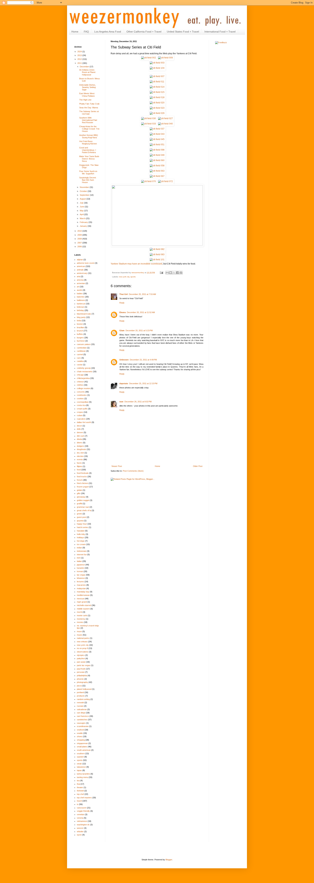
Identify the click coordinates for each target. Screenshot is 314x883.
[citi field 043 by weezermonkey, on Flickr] (157, 134)
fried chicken (82, 483)
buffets (80, 334)
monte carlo (82, 615)
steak (79, 764)
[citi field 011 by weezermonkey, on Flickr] (157, 81)
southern (81, 753)
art (78, 287)
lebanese (81, 578)
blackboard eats (84, 314)
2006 (79, 246)
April (82, 214)
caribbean (81, 351)
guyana (80, 520)
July (82, 203)
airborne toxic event (85, 263)
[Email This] (167, 272)
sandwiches (82, 719)
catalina (80, 361)
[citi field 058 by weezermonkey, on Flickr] (157, 165)
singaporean (82, 743)
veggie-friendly (83, 811)
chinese (80, 382)
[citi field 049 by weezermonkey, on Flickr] (157, 155)
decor (79, 426)
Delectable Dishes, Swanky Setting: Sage (87, 87)
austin (79, 290)
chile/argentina (83, 378)
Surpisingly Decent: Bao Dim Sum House (87, 179)
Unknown (124, 360)
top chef (80, 794)
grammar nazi (83, 507)
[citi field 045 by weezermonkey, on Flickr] (157, 139)
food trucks (82, 476)
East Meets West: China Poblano (87, 94)
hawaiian (80, 531)
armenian (81, 283)
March (83, 218)
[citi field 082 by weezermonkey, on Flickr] (157, 249)
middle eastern (83, 609)
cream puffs (82, 409)
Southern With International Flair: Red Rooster (88, 120)
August (83, 199)
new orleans (82, 641)
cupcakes (81, 419)
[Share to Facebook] (177, 272)
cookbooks (82, 395)
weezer (80, 828)
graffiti (79, 503)
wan (121, 402)
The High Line (85, 100)
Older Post (197, 466)
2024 (79, 51)
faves (79, 463)
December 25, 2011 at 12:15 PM (143, 383)
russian (80, 706)
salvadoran (82, 709)
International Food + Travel (220, 31)
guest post (81, 517)
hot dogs (80, 541)
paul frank (81, 669)
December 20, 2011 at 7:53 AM (142, 294)
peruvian (80, 672)
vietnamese (82, 821)
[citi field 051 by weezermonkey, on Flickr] (157, 144)
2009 (79, 235)
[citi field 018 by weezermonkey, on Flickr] (157, 97)
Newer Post (117, 466)
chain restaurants (84, 371)
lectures (80, 581)
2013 (79, 55)
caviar (79, 365)
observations (82, 652)
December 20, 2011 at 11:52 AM (141, 312)
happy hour (82, 524)
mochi (79, 612)
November (85, 187)
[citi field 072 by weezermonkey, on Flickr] (165, 181)
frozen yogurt (83, 487)
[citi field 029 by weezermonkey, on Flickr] (157, 113)
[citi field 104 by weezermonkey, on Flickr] (157, 68)
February (84, 222)
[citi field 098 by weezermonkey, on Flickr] (157, 150)
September (85, 195)
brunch (80, 331)
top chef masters (84, 797)
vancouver (81, 808)
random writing (83, 699)
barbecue (81, 304)
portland (80, 692)
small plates (82, 747)
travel (79, 801)
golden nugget (83, 500)
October (84, 191)
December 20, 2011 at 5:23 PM (139, 330)
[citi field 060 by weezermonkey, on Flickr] (157, 160)
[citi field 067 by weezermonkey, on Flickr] (157, 176)
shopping (81, 740)
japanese (81, 565)
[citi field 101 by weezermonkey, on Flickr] (157, 259)
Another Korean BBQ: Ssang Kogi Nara (88, 136)
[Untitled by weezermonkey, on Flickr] (157, 245)
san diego (81, 713)
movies (80, 622)
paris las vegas (83, 665)
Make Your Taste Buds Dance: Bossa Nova (89, 158)
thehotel (80, 791)
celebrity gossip (84, 368)
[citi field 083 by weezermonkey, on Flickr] (157, 254)
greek (79, 514)
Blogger (169, 860)
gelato (79, 490)
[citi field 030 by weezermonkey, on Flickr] (148, 118)
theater (80, 787)
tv (77, 804)
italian (79, 561)
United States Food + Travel (183, 31)
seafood (80, 730)
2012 (79, 59)
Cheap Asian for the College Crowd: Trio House (89, 128)
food (79, 470)
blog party (81, 317)
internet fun (82, 554)
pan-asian (81, 662)
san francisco (83, 716)
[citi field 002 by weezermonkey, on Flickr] (148, 57)
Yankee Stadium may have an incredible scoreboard (136, 263)
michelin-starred (84, 605)
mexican (80, 598)
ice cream (81, 544)
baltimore (81, 300)
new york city (124, 277)
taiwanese (81, 767)
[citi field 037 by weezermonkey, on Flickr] (157, 129)
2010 (79, 231)
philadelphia (82, 675)
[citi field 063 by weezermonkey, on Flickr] (157, 171)
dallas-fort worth (84, 422)
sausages (81, 723)
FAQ (86, 31)
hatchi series (82, 527)
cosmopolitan (82, 402)
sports (133, 277)
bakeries (80, 297)
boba (79, 320)
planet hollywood (84, 689)
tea (78, 780)
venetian (80, 814)
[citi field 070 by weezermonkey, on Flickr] (148, 181)
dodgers (80, 446)
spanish (80, 757)
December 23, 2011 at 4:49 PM (143, 360)
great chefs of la (84, 510)
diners (79, 443)
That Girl (123, 294)
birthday (80, 310)
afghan (80, 259)
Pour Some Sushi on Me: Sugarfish (88, 172)
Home (74, 31)
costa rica (81, 405)
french (79, 480)
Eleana (122, 312)
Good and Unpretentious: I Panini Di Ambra (87, 150)
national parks (83, 638)
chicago (80, 375)
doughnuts (81, 449)
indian (79, 548)
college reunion (83, 388)
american (81, 266)
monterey (81, 619)
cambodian (81, 348)
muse (79, 631)
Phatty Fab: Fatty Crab (89, 104)
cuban (79, 415)
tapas (79, 770)
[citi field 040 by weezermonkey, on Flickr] (165, 123)
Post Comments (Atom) (133, 471)
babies (80, 293)
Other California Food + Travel (143, 31)
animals (80, 270)
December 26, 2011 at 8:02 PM (138, 402)
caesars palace (83, 344)
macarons (81, 585)
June (82, 207)
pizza (79, 686)
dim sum (80, 436)
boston (80, 324)
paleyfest (81, 658)
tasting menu (82, 777)
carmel (80, 354)
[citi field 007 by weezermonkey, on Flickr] (157, 76)
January (84, 226)
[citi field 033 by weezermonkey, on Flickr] (148, 123)
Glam (121, 330)
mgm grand (82, 602)
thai (78, 784)
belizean (80, 307)
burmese (81, 341)
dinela (79, 439)
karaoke (80, 568)
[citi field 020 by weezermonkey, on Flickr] (157, 102)
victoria (80, 818)
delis (79, 429)
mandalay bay (83, 592)
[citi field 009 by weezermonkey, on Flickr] (165, 57)
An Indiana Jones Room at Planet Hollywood (87, 72)
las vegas (81, 575)
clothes (80, 385)
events (80, 459)
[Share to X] (174, 272)
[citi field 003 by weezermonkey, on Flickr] (157, 62)
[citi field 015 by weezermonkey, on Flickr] (157, 92)
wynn (79, 835)
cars (79, 358)
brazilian (80, 327)
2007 (79, 243)
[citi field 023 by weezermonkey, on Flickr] (157, 108)
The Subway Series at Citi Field (89, 112)
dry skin (80, 453)
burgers (80, 337)
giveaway (81, 497)
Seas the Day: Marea (88, 107)
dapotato (123, 383)
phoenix (80, 679)
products (81, 696)
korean (80, 571)
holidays (80, 537)
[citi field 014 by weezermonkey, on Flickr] (157, 87)
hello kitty (81, 534)
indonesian (81, 551)
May (82, 211)
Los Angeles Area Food (107, 31)
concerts (81, 392)
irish (78, 558)
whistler (80, 831)
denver (80, 432)
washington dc (83, 825)
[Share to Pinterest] (181, 272)
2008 (79, 239)
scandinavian (82, 726)
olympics (81, 655)
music (79, 635)
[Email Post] (161, 273)
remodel (80, 702)
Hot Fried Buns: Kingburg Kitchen (88, 142)
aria (78, 276)
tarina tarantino (83, 774)
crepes (80, 412)
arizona (80, 280)
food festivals (82, 473)
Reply (121, 303)
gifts (78, 493)
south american (83, 750)
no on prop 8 (82, 648)
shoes (79, 736)
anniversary (82, 273)
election (80, 456)
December (85, 66)
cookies (80, 398)
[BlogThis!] (170, 272)
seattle (80, 733)
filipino (79, 466)
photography (82, 682)
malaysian (81, 588)
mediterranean (83, 595)
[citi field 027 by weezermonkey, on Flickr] (165, 118)
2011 (79, 63)
